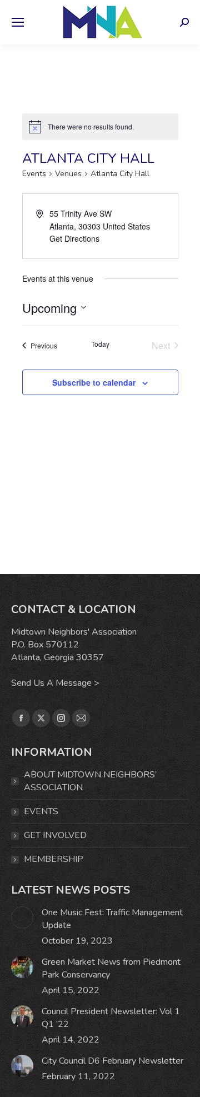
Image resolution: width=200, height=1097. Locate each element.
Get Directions (74, 238)
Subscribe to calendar (94, 382)
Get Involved (55, 835)
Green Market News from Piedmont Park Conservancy (111, 968)
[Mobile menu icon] (17, 22)
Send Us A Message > (55, 683)
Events (34, 173)
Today (100, 344)
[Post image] (22, 917)
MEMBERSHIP (53, 859)
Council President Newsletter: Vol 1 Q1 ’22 (111, 1017)
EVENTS (41, 811)
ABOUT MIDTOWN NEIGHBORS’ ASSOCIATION (90, 781)
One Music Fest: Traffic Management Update (112, 918)
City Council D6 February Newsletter (112, 1061)
